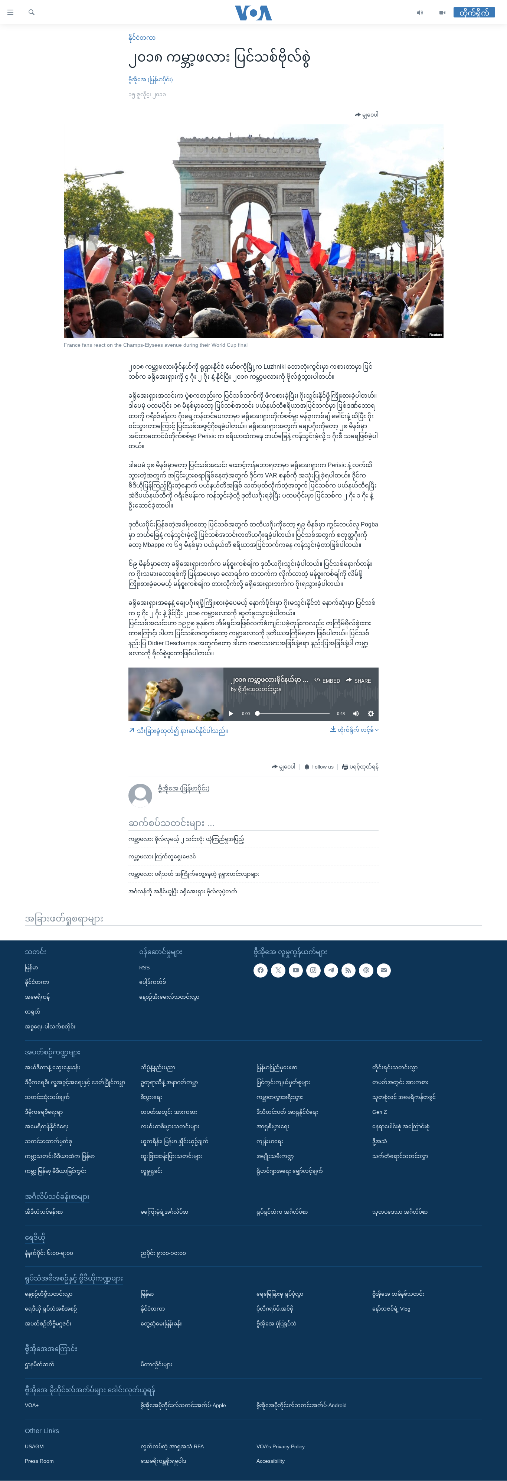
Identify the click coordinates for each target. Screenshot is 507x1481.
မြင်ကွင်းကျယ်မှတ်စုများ (283, 1082)
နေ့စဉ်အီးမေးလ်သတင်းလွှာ (169, 997)
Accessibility (270, 1461)
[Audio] (420, 13)
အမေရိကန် (37, 997)
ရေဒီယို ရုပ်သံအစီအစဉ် (51, 1309)
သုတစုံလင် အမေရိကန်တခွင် (404, 1097)
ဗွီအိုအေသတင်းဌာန (259, 689)
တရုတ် (32, 1012)
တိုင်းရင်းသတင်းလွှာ (395, 1068)
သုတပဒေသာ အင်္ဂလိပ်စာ (400, 1212)
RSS (144, 968)
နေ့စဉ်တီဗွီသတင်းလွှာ (48, 1294)
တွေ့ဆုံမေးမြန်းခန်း (161, 1324)
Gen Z (379, 1112)
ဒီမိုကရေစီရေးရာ (44, 1112)
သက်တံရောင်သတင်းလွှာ (400, 1156)
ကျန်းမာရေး (269, 1142)
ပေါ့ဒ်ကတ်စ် (152, 982)
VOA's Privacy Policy (280, 1446)
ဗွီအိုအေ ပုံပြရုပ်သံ (276, 1324)
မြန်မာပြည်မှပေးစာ (276, 1068)
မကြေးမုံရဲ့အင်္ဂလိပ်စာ (164, 1212)
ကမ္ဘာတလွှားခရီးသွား (279, 1097)
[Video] (442, 13)
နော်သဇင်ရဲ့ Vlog (391, 1309)
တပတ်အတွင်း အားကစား (169, 1112)
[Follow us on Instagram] (313, 970)
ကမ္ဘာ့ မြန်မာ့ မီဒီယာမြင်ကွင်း (55, 1171)
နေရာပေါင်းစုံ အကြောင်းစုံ (400, 1127)
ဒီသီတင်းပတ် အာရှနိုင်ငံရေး (287, 1112)
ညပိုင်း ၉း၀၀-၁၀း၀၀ (163, 1253)
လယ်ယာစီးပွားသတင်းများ (170, 1127)
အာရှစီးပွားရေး (273, 1127)
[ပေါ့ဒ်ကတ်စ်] (366, 970)
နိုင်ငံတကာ (142, 38)
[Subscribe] (384, 970)
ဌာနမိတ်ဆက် (40, 1364)
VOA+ (32, 1406)
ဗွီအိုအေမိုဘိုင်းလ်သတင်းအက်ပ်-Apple (183, 1406)
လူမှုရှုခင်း (152, 1171)
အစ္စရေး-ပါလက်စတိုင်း (50, 1027)
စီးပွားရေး (151, 1097)
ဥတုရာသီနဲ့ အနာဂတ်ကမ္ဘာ (169, 1082)
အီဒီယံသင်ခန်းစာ (44, 1212)
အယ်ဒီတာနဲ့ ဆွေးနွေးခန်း (52, 1068)
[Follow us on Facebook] (261, 970)
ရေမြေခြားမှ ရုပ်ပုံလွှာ (279, 1294)
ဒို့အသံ (379, 1142)
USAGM (34, 1446)
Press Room (39, 1461)
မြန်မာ (31, 968)
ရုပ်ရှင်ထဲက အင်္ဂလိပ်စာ (282, 1212)
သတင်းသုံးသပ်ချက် (47, 1097)
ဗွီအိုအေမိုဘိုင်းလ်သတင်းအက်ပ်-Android (301, 1406)
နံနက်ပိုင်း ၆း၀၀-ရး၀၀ (49, 1253)
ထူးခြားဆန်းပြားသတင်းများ (171, 1156)
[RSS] (348, 970)
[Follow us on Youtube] (296, 970)
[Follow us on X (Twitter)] (278, 970)
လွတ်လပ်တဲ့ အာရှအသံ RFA (172, 1446)
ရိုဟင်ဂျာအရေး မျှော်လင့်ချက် (289, 1171)
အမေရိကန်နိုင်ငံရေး (47, 1127)
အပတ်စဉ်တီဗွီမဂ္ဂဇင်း (48, 1324)
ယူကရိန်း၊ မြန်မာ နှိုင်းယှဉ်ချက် (175, 1142)
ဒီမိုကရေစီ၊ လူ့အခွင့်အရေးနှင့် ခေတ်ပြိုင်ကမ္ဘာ (75, 1082)
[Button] (367, 115)
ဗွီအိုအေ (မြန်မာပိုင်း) (150, 79)
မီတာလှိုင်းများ (156, 1364)
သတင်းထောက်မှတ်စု (48, 1142)
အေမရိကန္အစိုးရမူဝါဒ (163, 1461)
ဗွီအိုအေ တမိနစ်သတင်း (398, 1294)
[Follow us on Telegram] (331, 970)
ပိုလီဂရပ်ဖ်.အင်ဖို (274, 1309)
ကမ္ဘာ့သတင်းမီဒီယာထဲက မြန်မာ (60, 1156)
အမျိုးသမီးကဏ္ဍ (275, 1156)
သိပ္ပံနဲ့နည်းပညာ (158, 1068)
